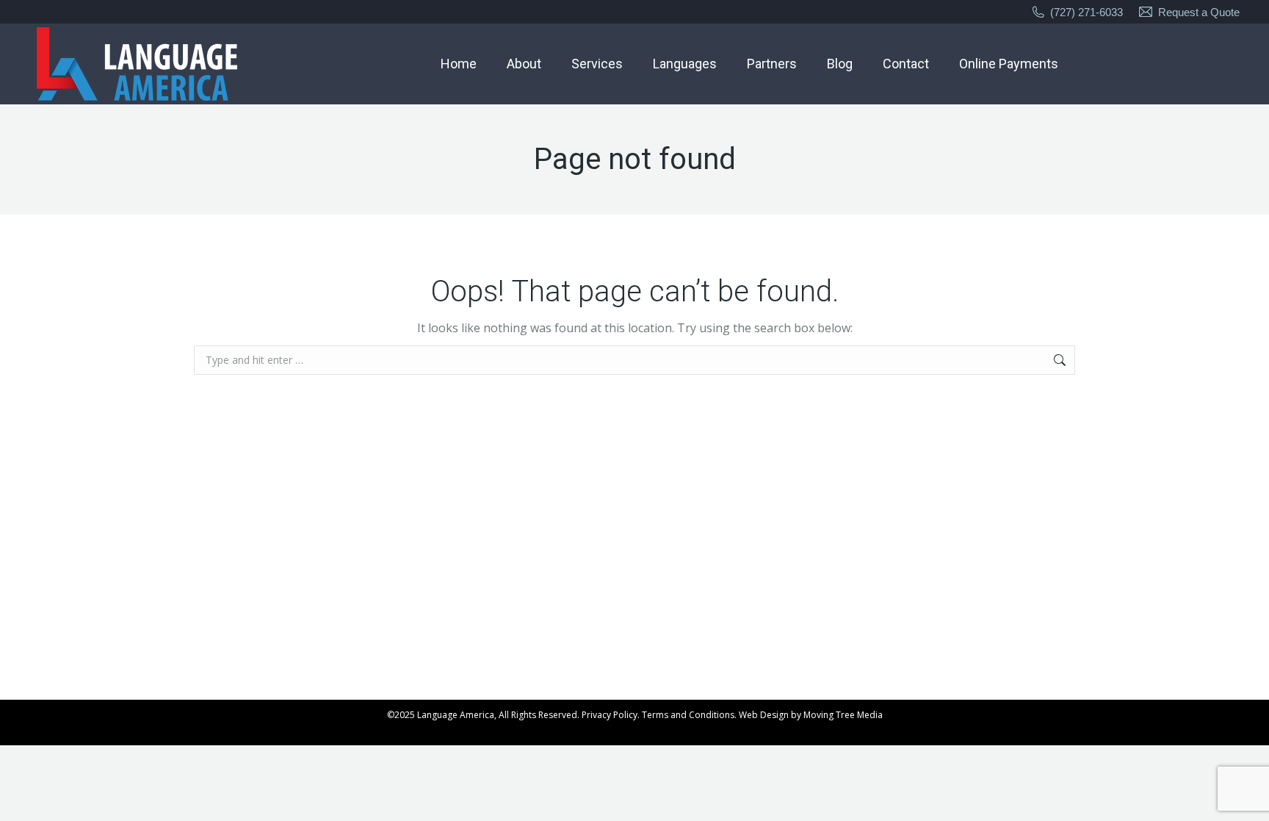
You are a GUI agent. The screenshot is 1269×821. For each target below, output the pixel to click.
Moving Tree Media (843, 715)
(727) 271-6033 (1086, 12)
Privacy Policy (609, 715)
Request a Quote (1199, 12)
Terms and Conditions (688, 715)
